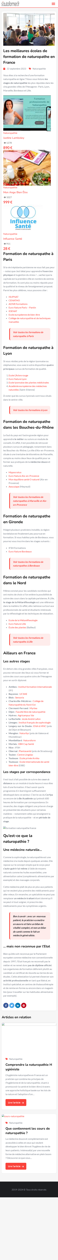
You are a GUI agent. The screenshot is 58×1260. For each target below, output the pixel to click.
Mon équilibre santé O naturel (24, 479)
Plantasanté (25, 751)
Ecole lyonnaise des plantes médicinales (29, 382)
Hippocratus (15, 472)
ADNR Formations (18, 303)
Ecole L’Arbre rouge (18, 375)
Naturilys (24, 733)
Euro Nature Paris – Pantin (22, 307)
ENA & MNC (39, 726)
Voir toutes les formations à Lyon (30, 410)
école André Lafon (31, 718)
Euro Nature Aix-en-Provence (24, 475)
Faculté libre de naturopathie (30, 711)
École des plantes (17, 627)
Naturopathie (39, 68)
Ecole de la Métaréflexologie (23, 620)
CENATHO (14, 300)
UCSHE (23, 693)
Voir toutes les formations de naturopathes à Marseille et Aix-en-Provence (30, 501)
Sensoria (19, 697)
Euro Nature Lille (17, 623)
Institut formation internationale (35, 686)
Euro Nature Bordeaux (20, 551)
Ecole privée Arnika (29, 758)
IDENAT (13, 311)
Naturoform (29, 740)
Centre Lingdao (25, 754)
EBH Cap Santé (26, 743)
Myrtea (33, 708)
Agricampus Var (26, 715)
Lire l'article (14, 1102)
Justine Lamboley (13, 138)
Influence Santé (12, 239)
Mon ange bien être (15, 192)
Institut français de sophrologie (35, 722)
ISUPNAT (13, 296)
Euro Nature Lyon (18, 378)
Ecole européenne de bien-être (24, 314)
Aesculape (14, 486)
